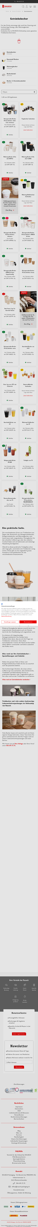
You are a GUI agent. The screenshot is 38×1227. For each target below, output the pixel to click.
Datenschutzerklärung (6, 616)
